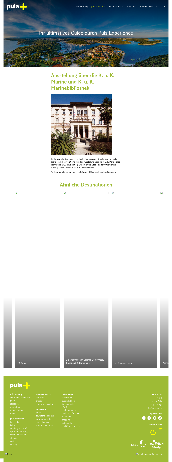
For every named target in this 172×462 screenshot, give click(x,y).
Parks (12, 441)
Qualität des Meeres (71, 426)
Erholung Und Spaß (18, 428)
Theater (39, 401)
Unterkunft (131, 7)
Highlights (14, 422)
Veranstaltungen (116, 7)
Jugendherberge (43, 422)
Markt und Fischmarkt (71, 413)
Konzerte (40, 398)
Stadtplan (14, 404)
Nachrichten (67, 398)
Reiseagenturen (17, 410)
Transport (14, 413)
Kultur (12, 425)
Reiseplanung (82, 7)
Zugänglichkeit (68, 401)
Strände (13, 438)
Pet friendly (67, 423)
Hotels (39, 413)
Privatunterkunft (43, 419)
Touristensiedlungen (45, 416)
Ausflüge (14, 444)
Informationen (146, 7)
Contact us (157, 395)
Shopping (66, 420)
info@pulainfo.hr (154, 408)
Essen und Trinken (18, 435)
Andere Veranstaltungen (46, 404)
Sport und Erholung (18, 432)
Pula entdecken (98, 7)
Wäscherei (66, 417)
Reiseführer (15, 407)
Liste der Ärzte (68, 404)
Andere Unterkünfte (44, 425)
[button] (158, 6)
